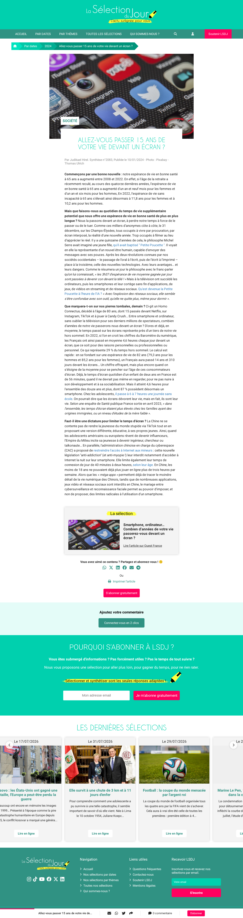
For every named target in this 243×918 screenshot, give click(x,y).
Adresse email (97, 457)
